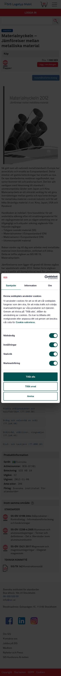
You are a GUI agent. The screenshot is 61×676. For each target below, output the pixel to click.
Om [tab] (50, 285)
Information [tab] (30, 285)
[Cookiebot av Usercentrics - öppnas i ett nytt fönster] (45, 277)
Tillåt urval (30, 386)
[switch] (53, 344)
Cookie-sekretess (25, 322)
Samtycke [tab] (11, 285)
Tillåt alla (30, 376)
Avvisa (30, 396)
